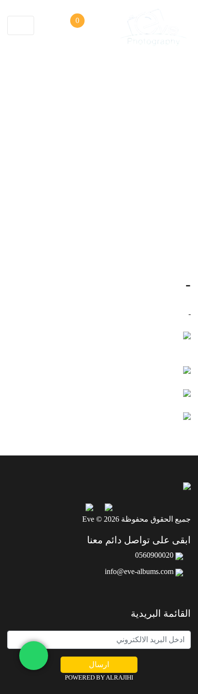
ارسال (99, 664)
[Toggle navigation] (20, 25)
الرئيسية (112, 214)
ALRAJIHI (119, 677)
